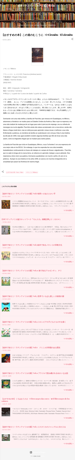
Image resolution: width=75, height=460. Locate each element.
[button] (72, 39)
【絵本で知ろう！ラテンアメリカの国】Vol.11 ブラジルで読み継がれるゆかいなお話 (35, 373)
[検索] (72, 4)
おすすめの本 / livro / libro (14, 172)
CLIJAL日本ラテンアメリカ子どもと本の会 (36, 4)
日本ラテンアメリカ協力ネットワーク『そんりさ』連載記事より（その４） (31, 219)
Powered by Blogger (38, 452)
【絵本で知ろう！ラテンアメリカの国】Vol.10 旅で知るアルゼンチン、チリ (32, 270)
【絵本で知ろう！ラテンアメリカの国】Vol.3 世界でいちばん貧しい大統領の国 (33, 296)
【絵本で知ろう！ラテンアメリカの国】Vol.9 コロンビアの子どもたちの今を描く (34, 322)
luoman (42, 456)
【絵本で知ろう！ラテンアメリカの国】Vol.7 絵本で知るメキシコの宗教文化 (32, 245)
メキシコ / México (32, 172)
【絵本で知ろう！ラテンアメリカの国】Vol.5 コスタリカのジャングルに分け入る (34, 427)
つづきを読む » (68, 210)
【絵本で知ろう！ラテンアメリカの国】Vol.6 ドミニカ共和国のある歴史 (31, 347)
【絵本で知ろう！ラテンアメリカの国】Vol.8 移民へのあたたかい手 (28, 193)
